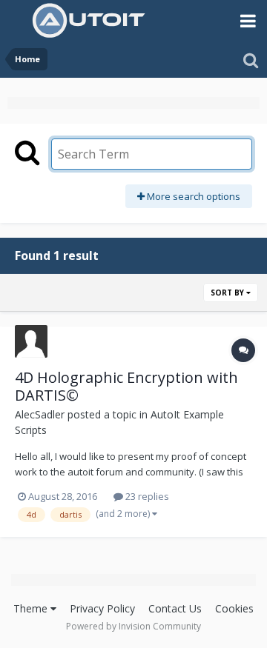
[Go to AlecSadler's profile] (31, 341)
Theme (31, 608)
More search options (192, 196)
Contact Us (175, 608)
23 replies (146, 496)
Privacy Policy (102, 608)
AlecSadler (40, 414)
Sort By (228, 292)
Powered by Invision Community (133, 626)
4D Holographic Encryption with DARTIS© (126, 386)
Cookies (234, 608)
